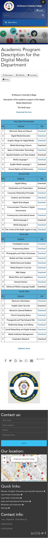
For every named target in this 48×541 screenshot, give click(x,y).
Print (6, 79)
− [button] (4, 461)
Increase (33, 75)
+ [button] (4, 457)
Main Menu (12, 22)
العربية (40, 10)
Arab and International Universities (15, 501)
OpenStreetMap (33, 480)
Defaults (21, 75)
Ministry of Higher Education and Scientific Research (22, 491)
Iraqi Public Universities (10, 498)
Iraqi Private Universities (11, 494)
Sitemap (4, 508)
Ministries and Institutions (11, 504)
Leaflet (24, 480)
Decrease (8, 75)
